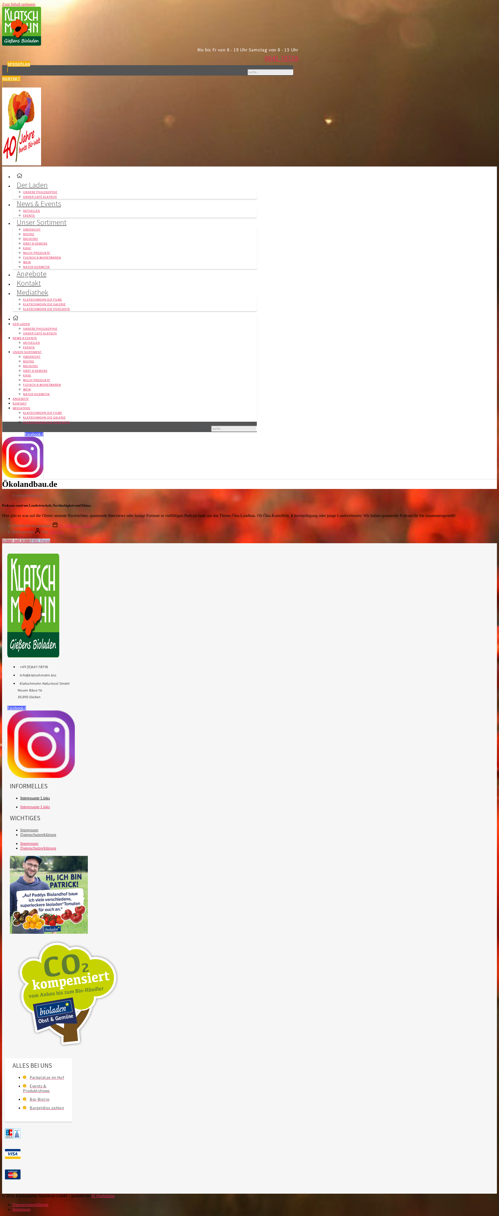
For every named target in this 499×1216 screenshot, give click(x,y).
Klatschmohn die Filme (42, 300)
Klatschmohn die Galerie (44, 304)
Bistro (28, 234)
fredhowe (56, 532)
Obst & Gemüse (35, 244)
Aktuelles (31, 211)
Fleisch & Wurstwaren (42, 258)
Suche (236, 70)
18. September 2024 (74, 525)
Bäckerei (30, 239)
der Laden (32, 185)
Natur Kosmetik (36, 394)
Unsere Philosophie (40, 192)
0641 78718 (281, 57)
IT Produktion (103, 1196)
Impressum (29, 830)
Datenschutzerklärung (38, 834)
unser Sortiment (42, 222)
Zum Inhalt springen (18, 4)
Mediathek (32, 292)
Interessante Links (35, 798)
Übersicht (32, 230)
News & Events (39, 203)
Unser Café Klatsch (40, 333)
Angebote (21, 399)
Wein (27, 262)
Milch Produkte (36, 253)
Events (29, 348)
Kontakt (20, 404)
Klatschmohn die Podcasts (46, 309)
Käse (27, 248)
